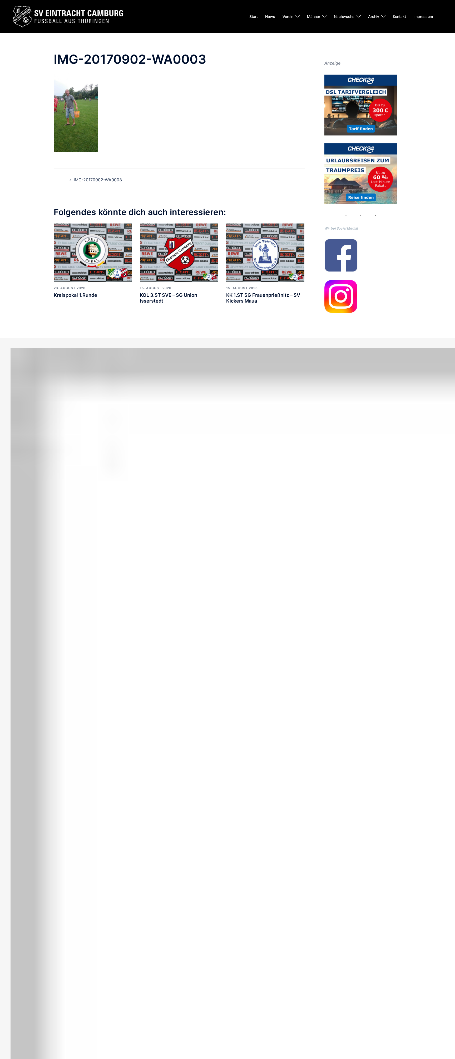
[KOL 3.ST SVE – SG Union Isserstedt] (179, 252)
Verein (288, 16)
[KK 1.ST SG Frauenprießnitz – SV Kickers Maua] (265, 252)
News (270, 16)
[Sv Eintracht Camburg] (68, 16)
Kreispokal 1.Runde (75, 295)
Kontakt (399, 16)
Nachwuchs (344, 16)
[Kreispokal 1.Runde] (93, 252)
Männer (313, 16)
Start (253, 16)
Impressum (423, 16)
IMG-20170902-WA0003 (98, 179)
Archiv (373, 16)
